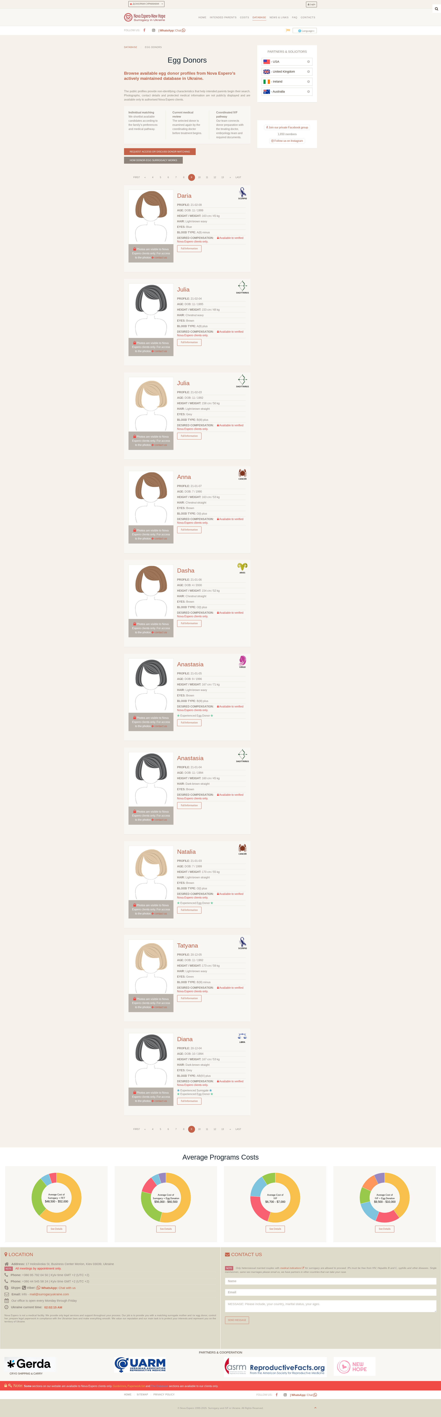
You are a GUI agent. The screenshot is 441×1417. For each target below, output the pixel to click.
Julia (183, 289)
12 (215, 177)
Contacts (308, 17)
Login (312, 4)
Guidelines (119, 1386)
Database (259, 17)
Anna (184, 476)
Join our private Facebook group (288, 127)
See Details (56, 1229)
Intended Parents (223, 17)
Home (202, 17)
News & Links (279, 17)
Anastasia (190, 664)
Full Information (189, 248)
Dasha (185, 570)
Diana (185, 1039)
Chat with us (58, 1288)
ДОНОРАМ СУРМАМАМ (145, 4)
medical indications (291, 1268)
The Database (159, 1386)
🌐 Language (305, 30)
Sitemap (142, 1394)
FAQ (294, 17)
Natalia (186, 851)
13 (222, 177)
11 (207, 177)
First (136, 177)
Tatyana (187, 945)
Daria (184, 195)
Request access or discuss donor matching (160, 151)
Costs (244, 17)
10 (199, 177)
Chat (170, 30)
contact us (161, 257)
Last (238, 177)
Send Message (237, 1320)
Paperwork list (136, 1386)
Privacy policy (164, 1394)
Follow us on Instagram (288, 140)
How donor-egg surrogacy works (153, 160)
